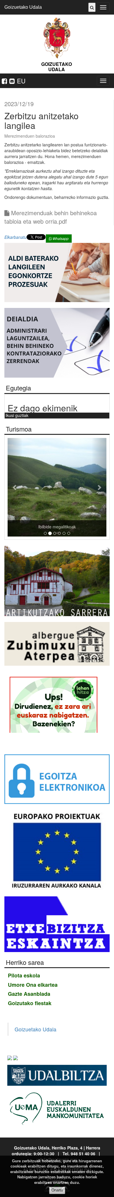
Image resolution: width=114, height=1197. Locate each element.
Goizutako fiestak (29, 1003)
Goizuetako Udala (23, 7)
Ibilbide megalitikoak (57, 527)
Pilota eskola (24, 975)
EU (21, 80)
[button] (15, 487)
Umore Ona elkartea (33, 985)
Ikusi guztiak (17, 415)
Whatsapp (60, 238)
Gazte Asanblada (29, 994)
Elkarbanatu (15, 237)
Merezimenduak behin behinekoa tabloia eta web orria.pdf (50, 216)
